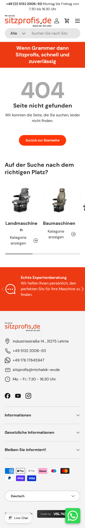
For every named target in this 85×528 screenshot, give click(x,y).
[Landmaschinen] (21, 200)
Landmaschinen (21, 226)
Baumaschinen (59, 223)
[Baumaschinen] (59, 200)
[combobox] (42, 33)
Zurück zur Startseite (43, 140)
